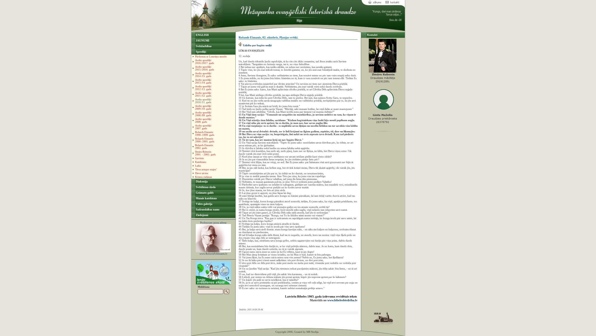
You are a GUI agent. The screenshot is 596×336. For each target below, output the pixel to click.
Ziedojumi (201, 215)
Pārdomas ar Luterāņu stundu (211, 56)
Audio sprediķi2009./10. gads (203, 107)
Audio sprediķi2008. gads (203, 120)
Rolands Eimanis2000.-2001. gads (204, 140)
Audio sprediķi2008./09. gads (203, 114)
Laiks (198, 165)
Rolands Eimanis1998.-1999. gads (204, 133)
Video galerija (203, 204)
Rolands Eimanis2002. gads (204, 146)
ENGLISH (202, 35)
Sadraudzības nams (207, 209)
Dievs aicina (201, 173)
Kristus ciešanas (203, 176)
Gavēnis (199, 158)
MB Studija (312, 331)
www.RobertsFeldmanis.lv (213, 253)
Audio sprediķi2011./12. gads (203, 94)
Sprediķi (200, 51)
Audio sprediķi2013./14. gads (203, 81)
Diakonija (201, 181)
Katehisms (200, 162)
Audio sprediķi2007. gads (203, 127)
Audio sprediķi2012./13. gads (203, 88)
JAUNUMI (202, 40)
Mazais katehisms (206, 198)
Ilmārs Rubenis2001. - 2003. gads (205, 153)
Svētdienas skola (205, 187)
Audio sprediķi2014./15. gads (203, 74)
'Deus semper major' (206, 169)
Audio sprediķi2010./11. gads (203, 101)
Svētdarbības (203, 46)
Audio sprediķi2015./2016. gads (204, 68)
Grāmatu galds (204, 192)
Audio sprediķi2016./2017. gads (204, 61)
